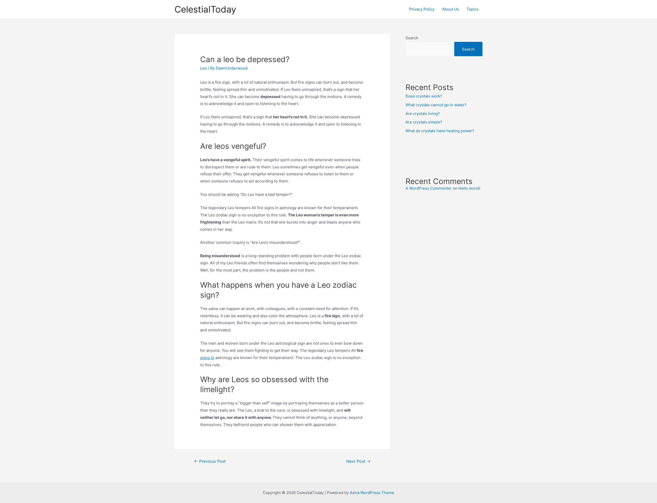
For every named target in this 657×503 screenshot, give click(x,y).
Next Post (358, 461)
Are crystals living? (422, 113)
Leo (203, 68)
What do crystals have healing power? (439, 130)
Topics (473, 9)
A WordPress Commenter (428, 188)
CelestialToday (205, 9)
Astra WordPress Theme (372, 492)
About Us (450, 9)
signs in (207, 357)
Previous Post (210, 461)
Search (411, 37)
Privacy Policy (421, 9)
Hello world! (469, 188)
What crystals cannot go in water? (436, 104)
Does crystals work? (423, 96)
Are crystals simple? (423, 122)
